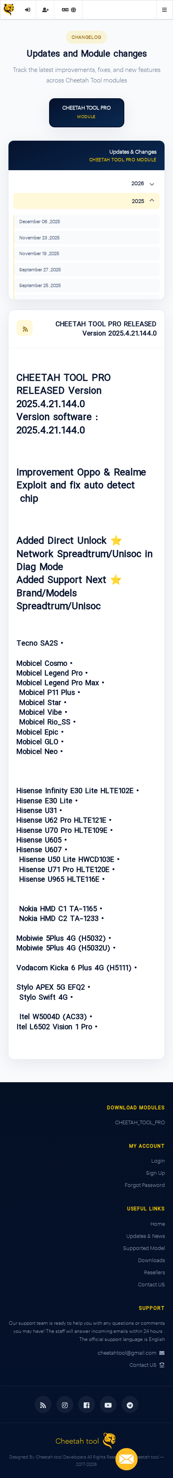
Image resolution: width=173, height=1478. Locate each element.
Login (158, 1160)
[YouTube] (108, 1404)
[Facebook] (86, 1404)
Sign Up (155, 1173)
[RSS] (24, 328)
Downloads (151, 1260)
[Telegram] (130, 1404)
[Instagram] (64, 1404)
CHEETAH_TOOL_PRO (140, 1122)
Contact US (151, 1284)
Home (157, 1224)
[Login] (27, 9)
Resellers (154, 1272)
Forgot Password (145, 1185)
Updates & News (145, 1236)
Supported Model (144, 1248)
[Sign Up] (45, 9)
